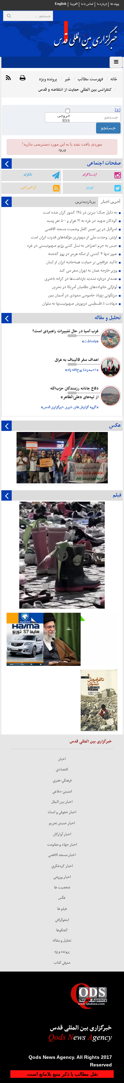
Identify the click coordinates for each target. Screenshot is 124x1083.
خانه (113, 79)
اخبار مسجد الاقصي (62, 855)
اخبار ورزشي (62, 877)
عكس (62, 898)
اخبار (62, 759)
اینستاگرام (89, 174)
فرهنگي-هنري (62, 780)
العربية (74, 4)
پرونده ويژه (62, 951)
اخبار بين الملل (62, 802)
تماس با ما (87, 4)
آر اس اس (28, 187)
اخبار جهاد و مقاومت (62, 844)
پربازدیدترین (85, 201)
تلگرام (27, 174)
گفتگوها (62, 930)
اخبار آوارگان (62, 834)
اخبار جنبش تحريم (62, 823)
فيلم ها (62, 909)
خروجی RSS (63, 118)
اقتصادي (62, 769)
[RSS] (8, 78)
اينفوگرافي (62, 920)
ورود (62, 149)
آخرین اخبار (110, 201)
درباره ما (102, 4)
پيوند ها (114, 4)
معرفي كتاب (62, 962)
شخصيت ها (62, 887)
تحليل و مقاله (62, 940)
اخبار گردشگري (62, 866)
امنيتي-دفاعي (62, 791)
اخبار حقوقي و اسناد (62, 812)
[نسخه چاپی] (22, 78)
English (60, 4)
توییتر (89, 187)
